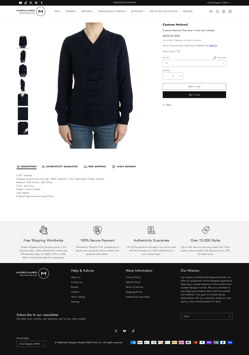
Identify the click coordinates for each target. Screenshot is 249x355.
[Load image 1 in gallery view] (22, 41)
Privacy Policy (133, 277)
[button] (217, 11)
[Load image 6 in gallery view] (22, 113)
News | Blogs (78, 296)
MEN (57, 11)
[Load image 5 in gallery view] (22, 99)
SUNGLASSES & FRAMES (111, 11)
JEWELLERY (137, 11)
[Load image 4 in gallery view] (22, 84)
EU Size (166, 57)
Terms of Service (134, 287)
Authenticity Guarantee (138, 296)
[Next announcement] (167, 2)
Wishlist (75, 292)
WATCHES (86, 11)
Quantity (166, 70)
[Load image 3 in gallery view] (22, 70)
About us (76, 277)
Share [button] (168, 104)
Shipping (178, 40)
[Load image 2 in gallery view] (22, 56)
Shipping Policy (134, 292)
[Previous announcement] (82, 2)
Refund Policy (133, 282)
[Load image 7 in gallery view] (22, 128)
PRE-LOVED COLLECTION (163, 11)
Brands (74, 287)
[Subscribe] (229, 316)
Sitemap (75, 301)
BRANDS (188, 11)
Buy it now (194, 94)
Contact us (76, 282)
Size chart (222, 57)
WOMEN (70, 11)
